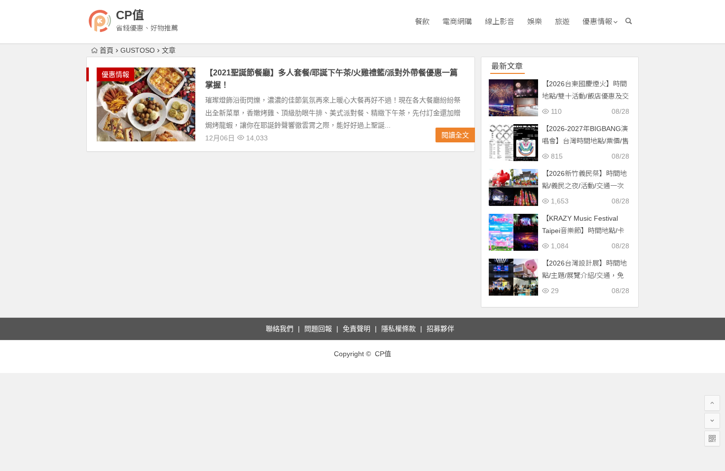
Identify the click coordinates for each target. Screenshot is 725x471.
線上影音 (499, 21)
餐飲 (422, 21)
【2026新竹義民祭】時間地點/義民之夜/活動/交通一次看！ (584, 185)
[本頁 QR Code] (712, 438)
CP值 (130, 15)
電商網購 (457, 21)
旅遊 (562, 21)
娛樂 (534, 21)
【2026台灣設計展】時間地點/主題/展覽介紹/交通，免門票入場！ (584, 275)
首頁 (106, 50)
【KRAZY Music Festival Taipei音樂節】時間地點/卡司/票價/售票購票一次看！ (583, 230)
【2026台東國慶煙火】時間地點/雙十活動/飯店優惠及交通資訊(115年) (585, 96)
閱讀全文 (455, 135)
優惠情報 (597, 21)
